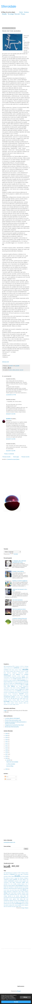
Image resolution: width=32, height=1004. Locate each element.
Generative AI (16, 681)
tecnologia (7, 701)
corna (27, 675)
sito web (8, 698)
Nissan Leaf (11, 690)
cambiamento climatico (23, 672)
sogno (18, 698)
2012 (6, 744)
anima (13, 369)
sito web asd (14, 698)
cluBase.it (18, 674)
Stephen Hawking (12, 699)
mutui (20, 689)
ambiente (16, 667)
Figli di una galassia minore (19, 609)
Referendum (6, 695)
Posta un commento (9, 453)
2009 (6, 750)
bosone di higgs (24, 671)
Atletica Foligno (18, 669)
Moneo (8, 689)
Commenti (8, 779)
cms (22, 674)
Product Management (13, 693)
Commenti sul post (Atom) (13, 459)
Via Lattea (10, 704)
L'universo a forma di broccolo (19, 618)
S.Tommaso (18, 696)
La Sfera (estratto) (10, 764)
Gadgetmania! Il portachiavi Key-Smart (14, 725)
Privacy (23, 14)
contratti (18, 675)
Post (7, 776)
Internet (18, 684)
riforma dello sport (24, 695)
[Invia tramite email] (4, 368)
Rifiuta (25, 997)
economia (19, 678)
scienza (26, 697)
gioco (14, 683)
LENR (8, 686)
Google (26, 683)
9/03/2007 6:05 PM (10, 414)
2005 (6, 758)
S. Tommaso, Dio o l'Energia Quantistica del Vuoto (19, 561)
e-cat (11, 678)
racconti (21, 369)
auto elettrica (6, 671)
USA (25, 702)
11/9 (5, 666)
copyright (23, 675)
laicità (5, 686)
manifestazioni (7, 687)
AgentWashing (9, 666)
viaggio (14, 704)
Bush (5, 672)
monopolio (12, 689)
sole (21, 698)
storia (18, 699)
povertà (5, 693)
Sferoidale (8, 6)
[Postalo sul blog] (5, 368)
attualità (25, 670)
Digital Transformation (17, 677)
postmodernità (25, 692)
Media (14, 687)
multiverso (17, 689)
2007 (6, 754)
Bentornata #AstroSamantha (12, 726)
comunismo (14, 675)
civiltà (13, 674)
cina (10, 674)
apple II (26, 667)
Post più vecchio (25, 456)
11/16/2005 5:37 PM (11, 394)
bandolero (8, 418)
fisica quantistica (22, 680)
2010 (6, 748)
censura (6, 674)
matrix (11, 687)
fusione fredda (7, 681)
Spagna (24, 698)
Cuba (11, 677)
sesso (5, 698)
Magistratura (25, 686)
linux (17, 686)
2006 (6, 756)
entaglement (14, 680)
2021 (6, 741)
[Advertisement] (17, 22)
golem (23, 683)
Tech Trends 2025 (24, 699)
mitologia (23, 687)
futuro (11, 681)
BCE (15, 671)
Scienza (26, 12)
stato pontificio (22, 902)
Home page (16, 456)
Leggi (5, 710)
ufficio (5, 702)
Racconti (17, 14)
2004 (6, 769)
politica (15, 692)
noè (15, 690)
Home (21, 12)
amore (10, 369)
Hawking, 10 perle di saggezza (19, 580)
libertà (13, 686)
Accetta (16, 1002)
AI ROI (21, 666)
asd (10, 669)
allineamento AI (10, 667)
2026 (6, 733)
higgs (8, 684)
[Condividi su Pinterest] (10, 368)
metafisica (18, 687)
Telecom (12, 701)
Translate (15, 554)
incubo (15, 684)
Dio (9, 678)
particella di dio (7, 692)
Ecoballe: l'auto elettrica (18, 571)
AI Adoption (16, 666)
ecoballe (14, 678)
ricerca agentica (13, 695)
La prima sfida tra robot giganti (12, 718)
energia (10, 680)
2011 (6, 746)
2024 (6, 737)
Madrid (20, 686)
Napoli (27, 689)
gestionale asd (22, 886)
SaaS (22, 696)
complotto (26, 674)
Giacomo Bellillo (9, 683)
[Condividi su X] (7, 368)
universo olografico (19, 702)
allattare (5, 667)
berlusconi (18, 671)
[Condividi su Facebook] (9, 368)
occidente (18, 690)
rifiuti (18, 695)
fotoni (27, 680)
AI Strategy (25, 666)
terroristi (16, 701)
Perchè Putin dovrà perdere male (13, 720)
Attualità (4, 14)
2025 (6, 735)
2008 (6, 752)
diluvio (23, 677)
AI (13, 666)
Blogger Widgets (25, 907)
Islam (24, 684)
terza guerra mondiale (23, 701)
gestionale (21, 681)
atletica (12, 669)
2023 (6, 739)
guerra (5, 684)
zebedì (17, 704)
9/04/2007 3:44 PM (10, 439)
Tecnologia (11, 14)
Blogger (19, 991)
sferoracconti (5, 362)
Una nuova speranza (17, 600)
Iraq (21, 684)
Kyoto (27, 684)
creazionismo (6, 677)
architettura (6, 669)
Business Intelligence (12, 672)
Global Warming (18, 683)
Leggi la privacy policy (10, 999)
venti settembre (8, 906)
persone (17, 369)
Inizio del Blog (9, 766)
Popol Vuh (20, 692)
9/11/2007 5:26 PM (10, 450)
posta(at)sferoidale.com (9, 842)
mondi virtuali (10, 893)
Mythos (23, 689)
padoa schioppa (25, 690)
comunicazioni (7, 676)
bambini (11, 671)
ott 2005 (9, 760)
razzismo (26, 693)
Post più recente (6, 456)
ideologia (11, 684)
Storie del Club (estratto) (12, 762)
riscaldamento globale (9, 697)
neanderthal (6, 690)
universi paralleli (10, 702)
